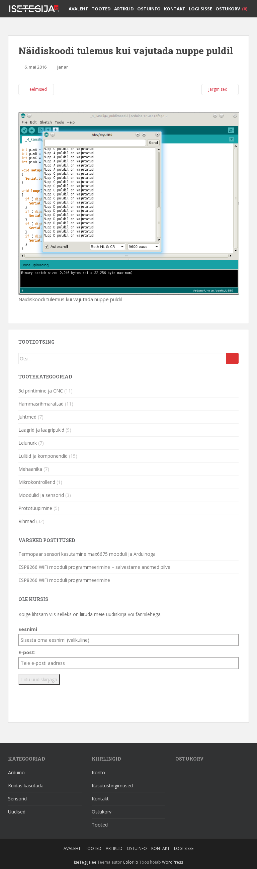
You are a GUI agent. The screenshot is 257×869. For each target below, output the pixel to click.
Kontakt (174, 9)
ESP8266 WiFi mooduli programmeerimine (64, 580)
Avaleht (78, 9)
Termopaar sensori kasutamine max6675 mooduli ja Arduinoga (87, 554)
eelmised (37, 89)
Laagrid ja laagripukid (41, 430)
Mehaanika (30, 469)
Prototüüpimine (35, 508)
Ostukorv (231, 9)
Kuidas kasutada (26, 785)
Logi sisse (200, 9)
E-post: (26, 652)
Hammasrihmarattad (41, 404)
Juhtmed (27, 417)
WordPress (172, 862)
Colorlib (130, 862)
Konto (98, 772)
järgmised (218, 89)
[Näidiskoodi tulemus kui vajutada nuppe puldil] (128, 202)
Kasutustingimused (112, 785)
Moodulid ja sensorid (41, 495)
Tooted (101, 9)
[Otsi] (232, 358)
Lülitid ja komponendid (43, 456)
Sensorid (17, 798)
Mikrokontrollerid (36, 482)
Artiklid (124, 9)
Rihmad (26, 521)
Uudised (16, 811)
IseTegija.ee (85, 862)
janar (62, 67)
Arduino (16, 772)
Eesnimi (27, 629)
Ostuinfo (149, 9)
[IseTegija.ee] (36, 8)
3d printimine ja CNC (40, 390)
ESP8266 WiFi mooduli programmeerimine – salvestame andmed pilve (94, 567)
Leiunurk (27, 443)
